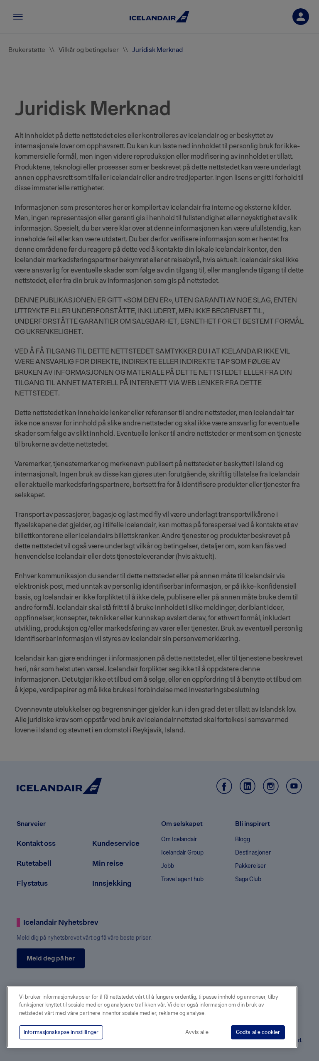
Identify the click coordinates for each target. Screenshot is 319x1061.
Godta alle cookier (258, 1032)
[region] (152, 1017)
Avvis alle (197, 1032)
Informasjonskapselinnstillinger (61, 1032)
